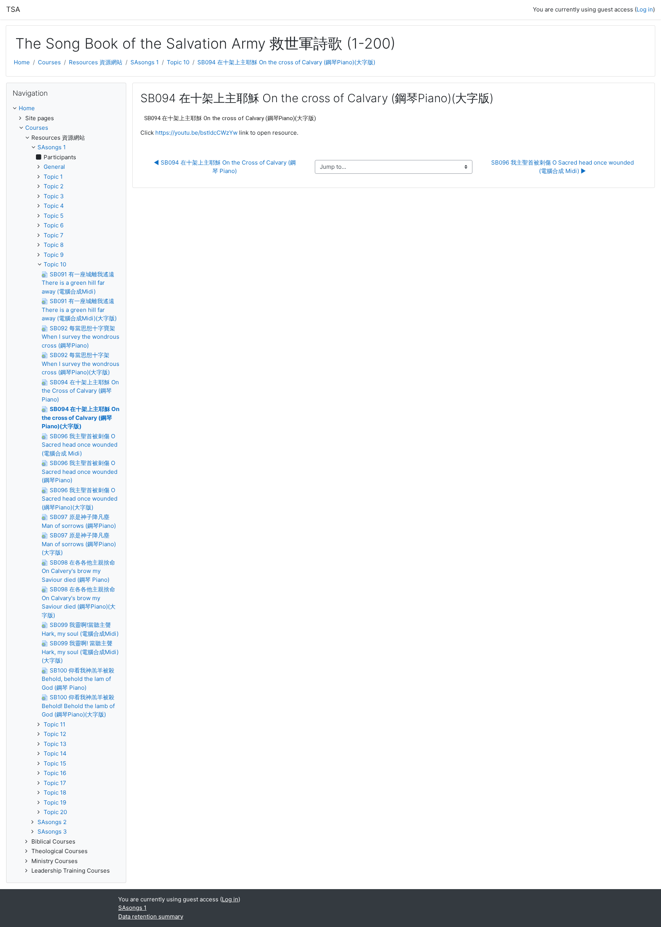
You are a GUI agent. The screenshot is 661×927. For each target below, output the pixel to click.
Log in (645, 9)
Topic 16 (55, 773)
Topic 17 (55, 783)
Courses (49, 62)
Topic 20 (55, 812)
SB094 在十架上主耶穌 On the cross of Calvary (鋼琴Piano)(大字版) (286, 62)
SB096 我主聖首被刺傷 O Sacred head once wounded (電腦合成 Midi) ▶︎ (563, 167)
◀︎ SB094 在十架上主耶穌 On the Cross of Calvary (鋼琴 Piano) (225, 167)
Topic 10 (178, 62)
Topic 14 (55, 753)
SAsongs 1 (144, 62)
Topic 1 (53, 176)
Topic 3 (54, 196)
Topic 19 (55, 802)
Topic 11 (54, 724)
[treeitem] (66, 108)
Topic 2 (53, 186)
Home (22, 62)
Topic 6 (53, 225)
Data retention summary (150, 916)
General (54, 166)
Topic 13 (55, 743)
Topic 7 (53, 235)
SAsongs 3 (52, 831)
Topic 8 (53, 244)
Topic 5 (53, 215)
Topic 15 (55, 763)
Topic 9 (53, 254)
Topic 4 (54, 205)
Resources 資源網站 (95, 62)
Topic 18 (55, 792)
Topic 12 (55, 734)
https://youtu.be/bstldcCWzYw (196, 132)
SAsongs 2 (52, 822)
